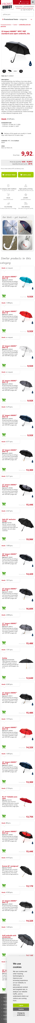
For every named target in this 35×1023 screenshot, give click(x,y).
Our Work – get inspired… (15, 217)
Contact (5, 1019)
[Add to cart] (3, 296)
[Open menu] (33, 2)
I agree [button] (21, 1005)
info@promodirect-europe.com (24, 8)
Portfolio (6, 1015)
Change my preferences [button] (21, 1014)
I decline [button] (21, 1009)
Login (27, 3)
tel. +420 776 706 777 (26, 10)
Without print (10, 175)
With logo (27, 175)
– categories (15, 19)
